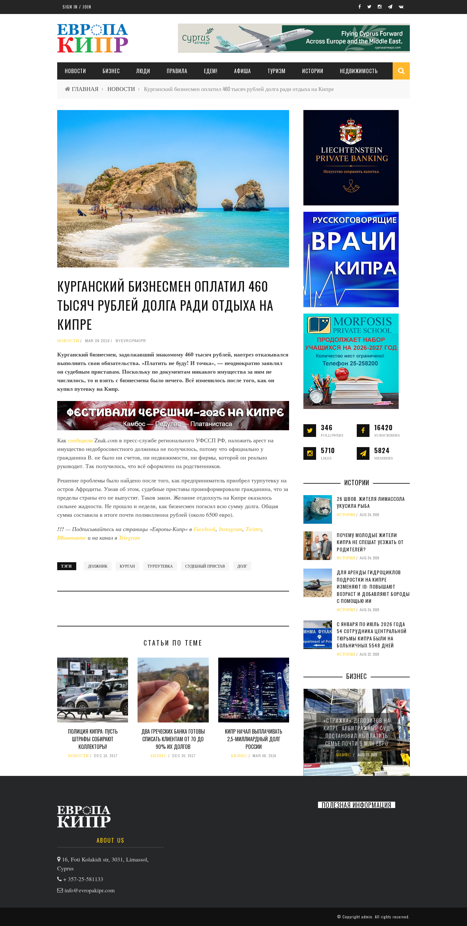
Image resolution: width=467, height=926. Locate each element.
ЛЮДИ (143, 71)
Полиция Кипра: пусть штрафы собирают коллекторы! (93, 739)
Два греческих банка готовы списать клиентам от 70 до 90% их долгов (173, 739)
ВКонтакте (72, 537)
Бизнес (111, 71)
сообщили (81, 440)
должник (97, 566)
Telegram (129, 537)
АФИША (242, 71)
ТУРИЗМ (276, 71)
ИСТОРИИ (312, 71)
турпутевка (160, 566)
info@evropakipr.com (89, 890)
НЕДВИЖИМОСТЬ (359, 71)
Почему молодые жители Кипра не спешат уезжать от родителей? (370, 542)
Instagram (230, 529)
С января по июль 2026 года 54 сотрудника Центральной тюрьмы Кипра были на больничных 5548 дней (372, 634)
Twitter (253, 529)
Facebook (204, 529)
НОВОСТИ (75, 71)
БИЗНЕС (159, 755)
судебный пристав (205, 566)
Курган (127, 566)
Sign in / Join (77, 6)
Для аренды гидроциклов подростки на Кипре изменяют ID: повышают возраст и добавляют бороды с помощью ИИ (373, 586)
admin (366, 916)
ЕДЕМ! (211, 71)
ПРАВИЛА (177, 71)
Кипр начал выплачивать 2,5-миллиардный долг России (253, 739)
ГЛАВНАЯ (85, 89)
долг (242, 566)
